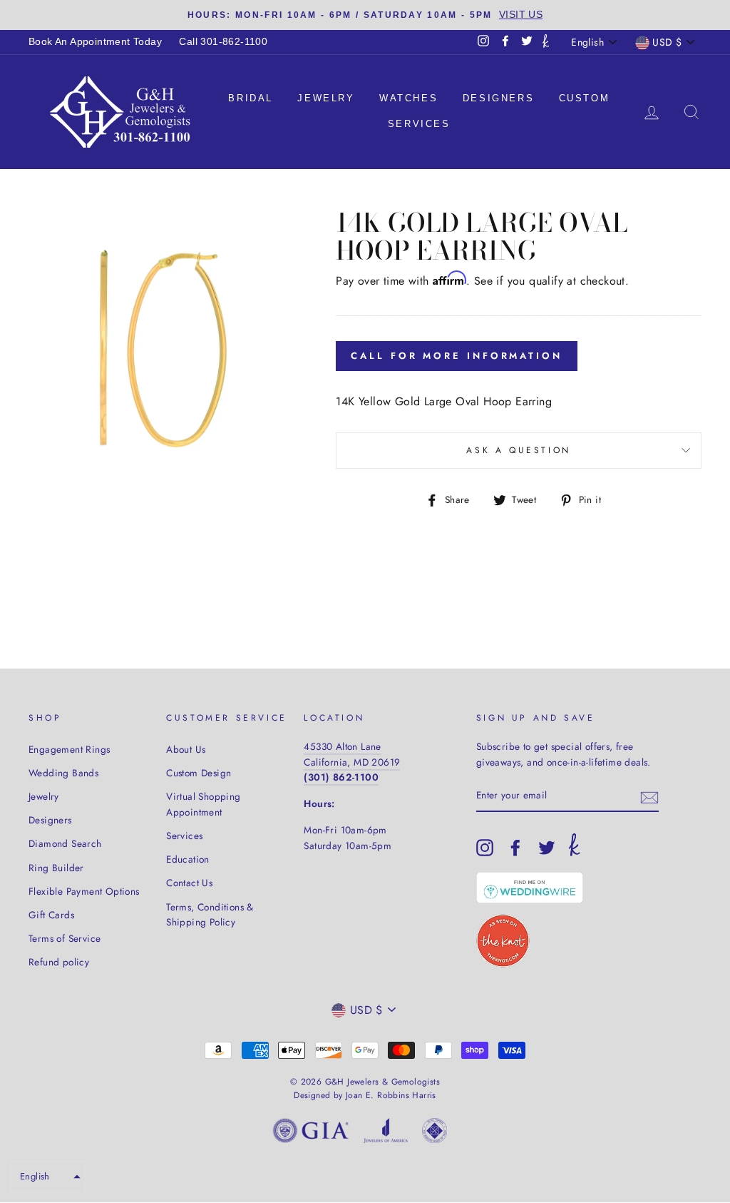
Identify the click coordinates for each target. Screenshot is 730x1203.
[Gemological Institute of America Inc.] (310, 1133)
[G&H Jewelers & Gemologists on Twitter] (546, 847)
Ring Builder (56, 868)
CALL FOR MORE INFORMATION (456, 355)
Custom (584, 98)
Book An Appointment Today (95, 41)
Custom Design (198, 773)
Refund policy (59, 962)
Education (188, 859)
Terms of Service (65, 938)
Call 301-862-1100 (223, 41)
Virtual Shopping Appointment (203, 804)
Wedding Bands (63, 773)
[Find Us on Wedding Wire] (529, 887)
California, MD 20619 (352, 762)
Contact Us (189, 882)
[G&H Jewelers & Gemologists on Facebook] (515, 847)
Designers (498, 98)
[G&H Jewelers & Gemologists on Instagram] (484, 847)
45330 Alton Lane (342, 746)
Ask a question (518, 450)
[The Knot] (545, 42)
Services (419, 123)
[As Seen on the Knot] (503, 941)
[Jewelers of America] (386, 1133)
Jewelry (325, 98)
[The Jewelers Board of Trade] (434, 1133)
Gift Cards (51, 915)
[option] (365, 15)
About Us (185, 749)
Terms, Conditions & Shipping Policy (210, 915)
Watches (408, 98)
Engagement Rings (69, 749)
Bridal (250, 98)
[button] (48, 1176)
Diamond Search (65, 843)
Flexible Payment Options (84, 891)
